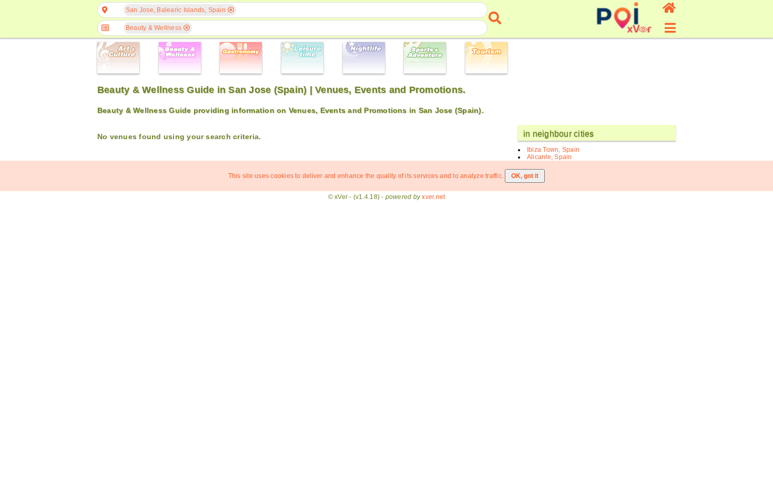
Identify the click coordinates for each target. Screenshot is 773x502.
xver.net (433, 197)
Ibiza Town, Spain (553, 149)
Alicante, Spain (549, 157)
